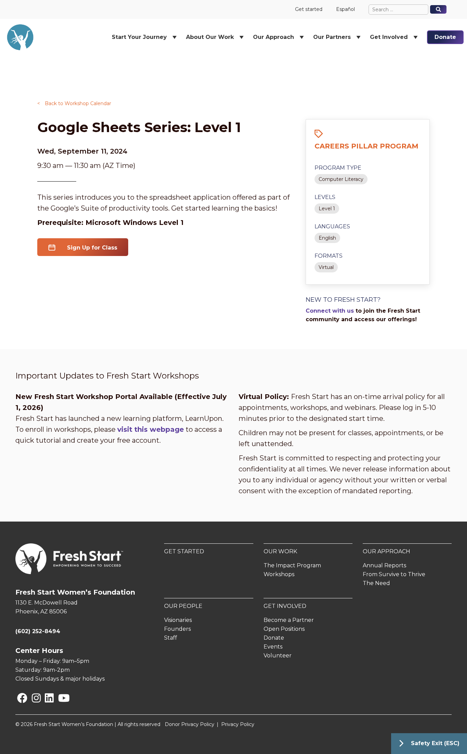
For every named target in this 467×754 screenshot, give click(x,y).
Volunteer (278, 655)
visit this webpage (150, 429)
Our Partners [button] (332, 37)
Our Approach (386, 551)
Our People (183, 606)
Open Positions (284, 629)
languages (332, 226)
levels (325, 197)
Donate (445, 37)
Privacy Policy (237, 724)
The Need (376, 583)
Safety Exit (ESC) (435, 743)
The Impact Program (292, 565)
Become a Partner (289, 620)
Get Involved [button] (389, 37)
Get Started (184, 551)
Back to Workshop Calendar (74, 103)
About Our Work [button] (210, 37)
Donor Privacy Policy (189, 724)
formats (329, 256)
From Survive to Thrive (394, 574)
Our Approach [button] (273, 37)
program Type (338, 168)
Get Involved (285, 606)
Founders (177, 629)
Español (345, 9)
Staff (170, 638)
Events (273, 646)
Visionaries (178, 620)
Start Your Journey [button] (139, 37)
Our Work (280, 551)
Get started (308, 9)
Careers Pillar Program (366, 146)
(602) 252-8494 (37, 631)
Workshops (279, 574)
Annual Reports (384, 565)
